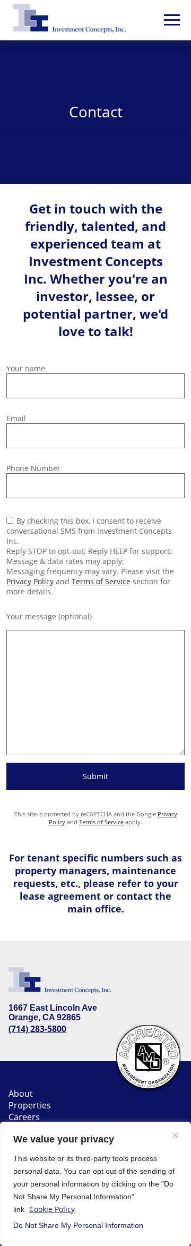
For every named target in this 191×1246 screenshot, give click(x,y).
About (20, 1093)
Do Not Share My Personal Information (78, 1225)
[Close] (175, 1135)
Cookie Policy (52, 1209)
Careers (24, 1117)
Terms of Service (101, 581)
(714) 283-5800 (37, 1029)
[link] (73, 20)
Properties (29, 1105)
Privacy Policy (30, 581)
